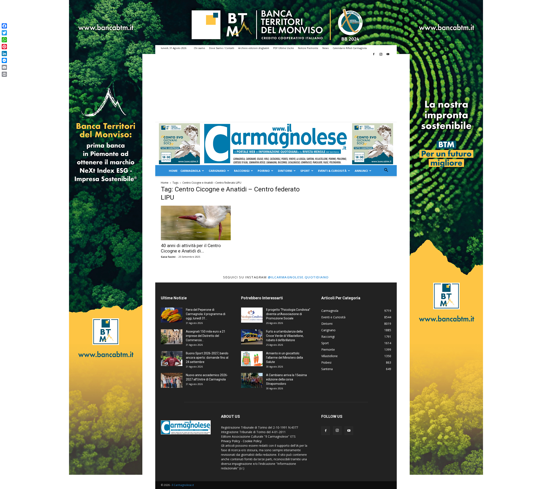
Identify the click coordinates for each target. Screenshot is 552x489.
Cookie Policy (252, 441)
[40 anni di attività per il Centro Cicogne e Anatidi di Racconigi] (196, 223)
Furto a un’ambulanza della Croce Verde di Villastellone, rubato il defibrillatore (285, 336)
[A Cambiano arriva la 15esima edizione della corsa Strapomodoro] (252, 380)
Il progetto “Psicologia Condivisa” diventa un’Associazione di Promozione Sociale (288, 314)
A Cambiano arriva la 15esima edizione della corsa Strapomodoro (286, 379)
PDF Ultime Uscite (283, 48)
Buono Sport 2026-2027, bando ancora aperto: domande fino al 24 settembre (207, 358)
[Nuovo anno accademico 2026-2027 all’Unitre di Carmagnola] (171, 380)
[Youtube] (388, 54)
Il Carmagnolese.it (183, 485)
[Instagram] (381, 54)
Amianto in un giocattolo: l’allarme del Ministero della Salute (284, 358)
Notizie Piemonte (308, 48)
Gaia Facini (168, 256)
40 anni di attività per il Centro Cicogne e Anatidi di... (191, 248)
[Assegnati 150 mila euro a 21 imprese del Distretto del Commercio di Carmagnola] (171, 336)
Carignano (217, 171)
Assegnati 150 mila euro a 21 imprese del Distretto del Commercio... (205, 336)
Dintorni (285, 171)
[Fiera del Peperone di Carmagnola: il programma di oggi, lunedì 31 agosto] (171, 315)
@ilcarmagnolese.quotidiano (298, 277)
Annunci (361, 171)
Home (173, 171)
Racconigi (241, 171)
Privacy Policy (230, 441)
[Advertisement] (276, 89)
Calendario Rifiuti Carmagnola (350, 48)
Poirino (264, 171)
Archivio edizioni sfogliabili (253, 48)
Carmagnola (190, 171)
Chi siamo (199, 48)
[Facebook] (373, 54)
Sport (305, 171)
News (325, 48)
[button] (386, 171)
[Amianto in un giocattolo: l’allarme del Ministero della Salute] (252, 358)
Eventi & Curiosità (332, 171)
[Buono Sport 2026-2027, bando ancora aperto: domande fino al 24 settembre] (171, 358)
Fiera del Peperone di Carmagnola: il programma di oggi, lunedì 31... (205, 314)
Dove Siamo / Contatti (221, 48)
